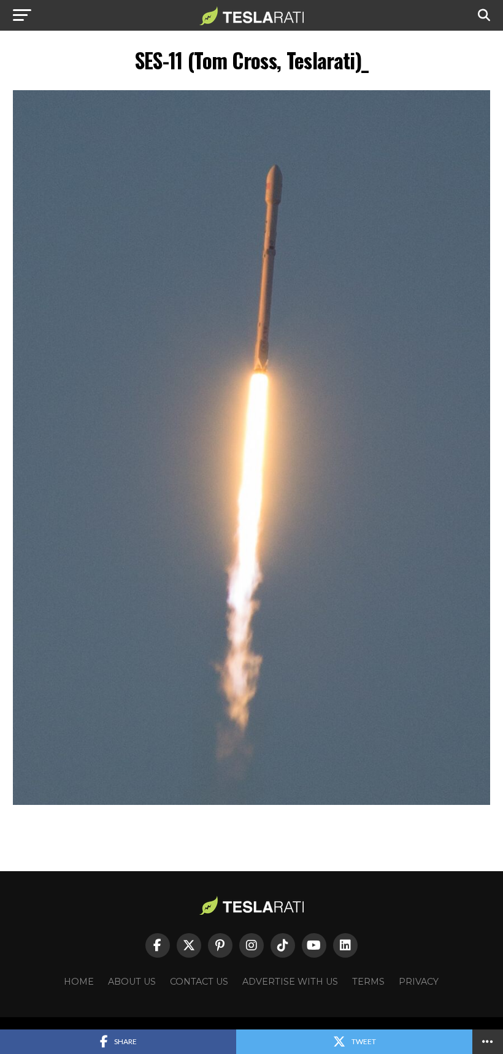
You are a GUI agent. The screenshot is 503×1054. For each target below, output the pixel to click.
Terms (368, 981)
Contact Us (199, 981)
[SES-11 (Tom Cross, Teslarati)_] (251, 801)
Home (79, 981)
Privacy (419, 981)
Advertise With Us (290, 981)
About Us (132, 981)
